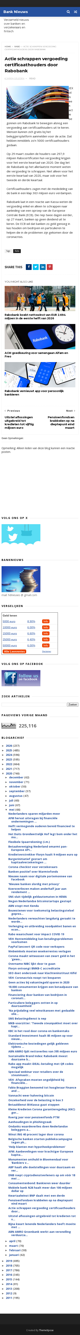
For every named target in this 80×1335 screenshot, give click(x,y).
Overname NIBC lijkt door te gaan (31, 964)
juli (11, 800)
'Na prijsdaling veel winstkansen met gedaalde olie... (41, 1012)
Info (45, 621)
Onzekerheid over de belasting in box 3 (35, 1100)
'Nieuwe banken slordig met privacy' (34, 884)
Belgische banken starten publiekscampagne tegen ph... (40, 1140)
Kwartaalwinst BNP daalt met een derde (36, 1195)
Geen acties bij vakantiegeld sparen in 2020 (38, 982)
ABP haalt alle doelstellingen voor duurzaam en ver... (41, 1168)
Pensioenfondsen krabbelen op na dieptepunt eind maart (40, 1201)
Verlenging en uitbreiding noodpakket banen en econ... (42, 927)
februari (15, 1250)
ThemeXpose (46, 1330)
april (12, 1241)
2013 (9, 1288)
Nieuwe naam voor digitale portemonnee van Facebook (40, 877)
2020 (9, 773)
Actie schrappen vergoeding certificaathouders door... (41, 1209)
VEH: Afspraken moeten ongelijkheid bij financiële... (36, 1081)
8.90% (31, 621)
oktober (15, 786)
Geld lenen (10, 615)
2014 (9, 1284)
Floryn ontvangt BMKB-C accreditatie (34, 968)
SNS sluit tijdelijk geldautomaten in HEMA (37, 896)
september (17, 791)
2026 (9, 745)
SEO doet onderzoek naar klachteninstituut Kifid (42, 973)
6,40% (31, 639)
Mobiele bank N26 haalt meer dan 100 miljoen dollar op (40, 1189)
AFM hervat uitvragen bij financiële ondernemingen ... (32, 819)
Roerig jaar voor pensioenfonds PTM (33, 1117)
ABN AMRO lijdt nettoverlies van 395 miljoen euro (42, 1051)
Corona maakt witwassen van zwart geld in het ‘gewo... (41, 957)
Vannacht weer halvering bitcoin (31, 1095)
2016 (9, 1275)
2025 (9, 750)
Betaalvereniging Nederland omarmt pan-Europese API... (37, 848)
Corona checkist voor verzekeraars (32, 867)
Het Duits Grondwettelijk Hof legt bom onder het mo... (42, 835)
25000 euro (10, 639)
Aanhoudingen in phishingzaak (30, 1122)
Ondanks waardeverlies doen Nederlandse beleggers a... (38, 1128)
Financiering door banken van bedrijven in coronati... (37, 996)
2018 (9, 1265)
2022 (9, 764)
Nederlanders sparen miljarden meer (34, 813)
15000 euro (10, 633)
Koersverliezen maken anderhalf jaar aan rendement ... (37, 890)
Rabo (17, 46)
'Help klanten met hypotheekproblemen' (36, 1147)
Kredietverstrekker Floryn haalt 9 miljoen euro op (42, 854)
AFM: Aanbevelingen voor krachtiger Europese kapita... (40, 1153)
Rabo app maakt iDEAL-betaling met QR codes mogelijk (40, 1065)
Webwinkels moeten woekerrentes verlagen (39, 951)
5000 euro (9, 621)
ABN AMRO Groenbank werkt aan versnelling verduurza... (39, 1233)
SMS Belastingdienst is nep (27, 1018)
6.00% (31, 627)
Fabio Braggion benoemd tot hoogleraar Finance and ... (42, 1089)
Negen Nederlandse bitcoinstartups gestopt (39, 901)
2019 (9, 1261)
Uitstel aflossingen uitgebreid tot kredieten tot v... (42, 1217)
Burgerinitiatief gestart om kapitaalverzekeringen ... (27, 860)
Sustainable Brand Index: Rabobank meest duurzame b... (38, 1057)
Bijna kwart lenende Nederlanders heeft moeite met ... (42, 1225)
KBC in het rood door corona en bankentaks (38, 1031)
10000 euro (10, 627)
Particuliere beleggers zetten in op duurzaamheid (33, 1004)
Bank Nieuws (15, 12)
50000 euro (10, 645)
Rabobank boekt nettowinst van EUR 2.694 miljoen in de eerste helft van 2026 (35, 316)
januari (14, 1255)
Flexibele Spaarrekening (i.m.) (29, 842)
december (16, 777)
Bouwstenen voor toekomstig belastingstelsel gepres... (41, 912)
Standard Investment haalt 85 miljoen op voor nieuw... (40, 1037)
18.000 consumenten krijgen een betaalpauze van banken (43, 988)
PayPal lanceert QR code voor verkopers (36, 946)
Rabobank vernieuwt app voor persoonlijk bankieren (34, 392)
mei (12, 809)
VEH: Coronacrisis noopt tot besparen (34, 978)
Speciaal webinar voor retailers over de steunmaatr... (35, 1073)
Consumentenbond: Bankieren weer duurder (39, 1183)
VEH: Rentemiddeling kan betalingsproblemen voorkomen (40, 940)
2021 (9, 769)
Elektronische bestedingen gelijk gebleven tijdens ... (38, 1045)
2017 (9, 1270)
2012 (9, 1293)
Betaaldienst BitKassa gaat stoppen (33, 1104)
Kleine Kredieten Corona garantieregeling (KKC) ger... (41, 1110)
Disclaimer (46, 651)
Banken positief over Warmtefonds (33, 871)
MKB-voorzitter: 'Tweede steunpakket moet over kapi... (43, 1024)
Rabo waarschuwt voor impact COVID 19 (36, 934)
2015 (9, 1279)
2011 (9, 1298)
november (16, 782)
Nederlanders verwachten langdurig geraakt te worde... (41, 920)
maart (14, 1246)
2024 (9, 755)
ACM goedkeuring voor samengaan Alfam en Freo (36, 354)
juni (12, 805)
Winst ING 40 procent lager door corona (36, 1134)
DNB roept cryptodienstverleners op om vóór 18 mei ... (41, 1176)
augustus (16, 796)
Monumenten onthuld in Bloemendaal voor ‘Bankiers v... (38, 1161)
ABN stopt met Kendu (23, 906)
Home (8, 46)
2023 (9, 759)
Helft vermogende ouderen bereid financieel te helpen (41, 827)
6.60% (31, 633)
